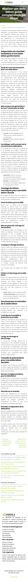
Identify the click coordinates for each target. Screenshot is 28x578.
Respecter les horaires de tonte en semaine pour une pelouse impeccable (21, 443)
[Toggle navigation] (22, 2)
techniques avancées (20, 430)
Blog (3, 25)
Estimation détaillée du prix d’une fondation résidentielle (6, 442)
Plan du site (14, 577)
